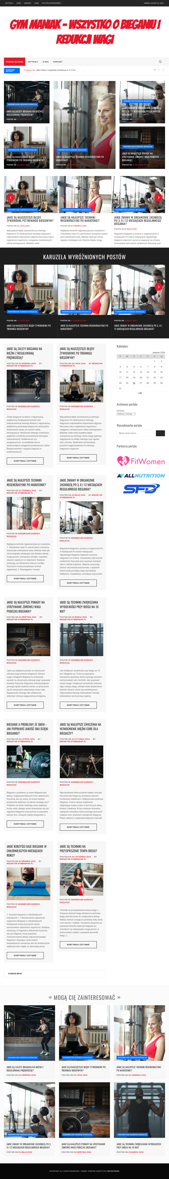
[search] (160, 62)
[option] (31, 212)
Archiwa (120, 410)
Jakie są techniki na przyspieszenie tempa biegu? (78, 848)
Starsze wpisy (15, 974)
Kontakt (27, 3)
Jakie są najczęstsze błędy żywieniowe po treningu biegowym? (26, 158)
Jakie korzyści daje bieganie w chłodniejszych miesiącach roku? (27, 851)
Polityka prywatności (51, 3)
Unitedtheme (113, 1171)
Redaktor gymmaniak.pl (20, 366)
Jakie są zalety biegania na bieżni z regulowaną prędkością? (25, 113)
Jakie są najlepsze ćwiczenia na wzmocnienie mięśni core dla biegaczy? (80, 729)
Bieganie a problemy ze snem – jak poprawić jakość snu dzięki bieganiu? (27, 729)
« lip (140, 393)
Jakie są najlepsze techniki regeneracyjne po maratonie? (80, 158)
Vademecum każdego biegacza (22, 104)
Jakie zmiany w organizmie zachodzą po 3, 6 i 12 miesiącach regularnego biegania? (141, 111)
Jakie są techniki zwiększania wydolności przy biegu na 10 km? (79, 606)
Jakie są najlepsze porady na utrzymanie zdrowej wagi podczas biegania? (64, 70)
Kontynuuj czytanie (25, 461)
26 (134, 383)
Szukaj (160, 433)
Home (19, 3)
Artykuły (9, 3)
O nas (36, 3)
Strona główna (14, 62)
